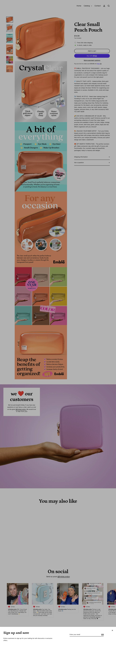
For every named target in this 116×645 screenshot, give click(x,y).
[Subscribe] (102, 634)
